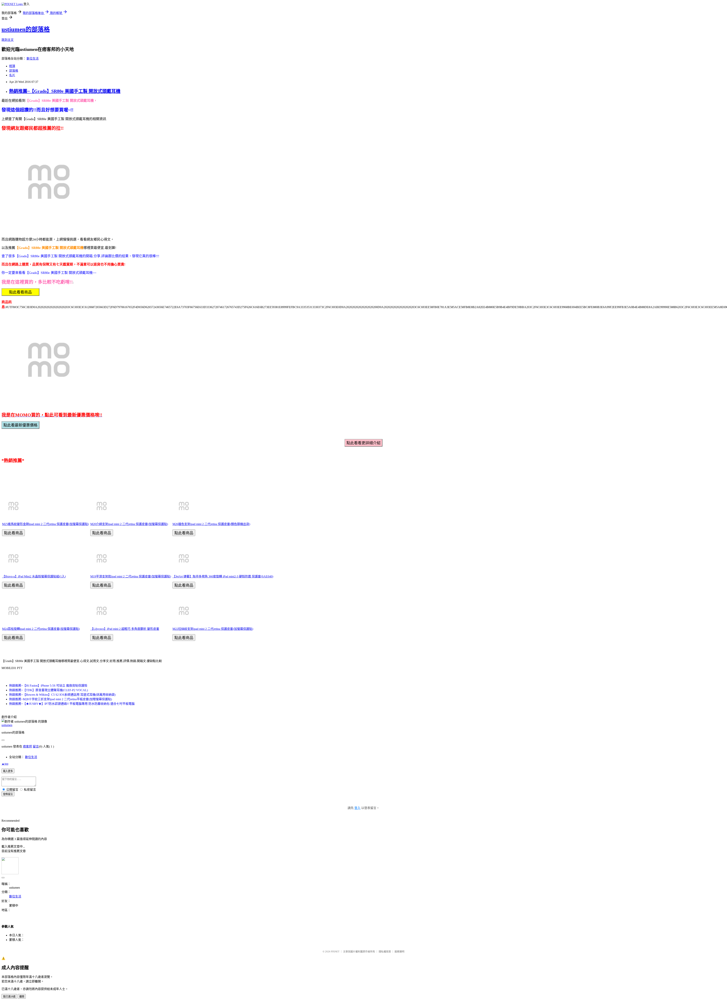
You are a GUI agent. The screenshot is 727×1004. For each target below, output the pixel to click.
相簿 (12, 66)
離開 (21, 996)
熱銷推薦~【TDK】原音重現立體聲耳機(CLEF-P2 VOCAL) (48, 690)
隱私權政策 (385, 951)
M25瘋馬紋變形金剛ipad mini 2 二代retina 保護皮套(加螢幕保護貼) (45, 524)
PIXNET (335, 951)
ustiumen (7, 725)
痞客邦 (27, 746)
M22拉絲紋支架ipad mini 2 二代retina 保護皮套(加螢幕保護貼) (212, 628)
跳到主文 (8, 39)
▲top (5, 763)
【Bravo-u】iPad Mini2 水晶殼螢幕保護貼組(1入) (34, 576)
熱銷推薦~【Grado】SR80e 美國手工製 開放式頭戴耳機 (64, 91)
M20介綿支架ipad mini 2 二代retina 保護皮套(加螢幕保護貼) (129, 524)
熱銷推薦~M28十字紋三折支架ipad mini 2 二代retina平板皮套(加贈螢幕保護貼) (60, 699)
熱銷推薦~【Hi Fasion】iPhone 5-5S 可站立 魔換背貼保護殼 (48, 685)
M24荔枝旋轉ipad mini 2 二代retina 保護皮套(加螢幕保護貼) (41, 628)
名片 (12, 75)
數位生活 (33, 58)
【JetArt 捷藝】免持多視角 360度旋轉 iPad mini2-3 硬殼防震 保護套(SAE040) (222, 576)
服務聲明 (399, 951)
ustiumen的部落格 (26, 29)
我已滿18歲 (9, 996)
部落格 (13, 70)
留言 (36, 746)
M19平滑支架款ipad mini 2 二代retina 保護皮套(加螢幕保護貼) (130, 576)
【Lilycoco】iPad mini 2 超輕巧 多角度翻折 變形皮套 (124, 628)
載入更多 (8, 771)
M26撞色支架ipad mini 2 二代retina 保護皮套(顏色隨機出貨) (211, 524)
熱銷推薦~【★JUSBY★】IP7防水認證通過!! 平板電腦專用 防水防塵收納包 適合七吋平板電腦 (72, 703)
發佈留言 (8, 794)
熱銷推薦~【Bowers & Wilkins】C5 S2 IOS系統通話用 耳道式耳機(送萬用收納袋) (62, 694)
